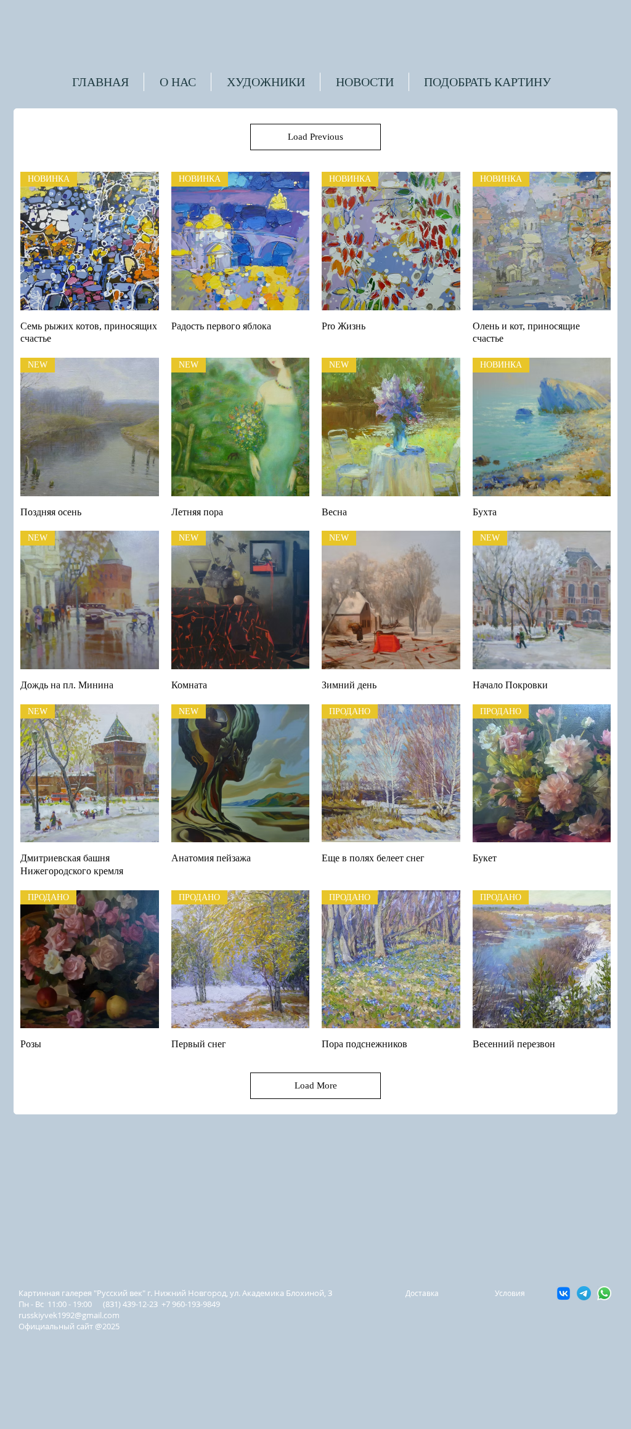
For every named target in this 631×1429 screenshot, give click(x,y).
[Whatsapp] (604, 1293)
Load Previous (315, 137)
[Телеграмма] (584, 1293)
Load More (316, 1085)
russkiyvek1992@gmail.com (69, 1315)
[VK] (563, 1293)
